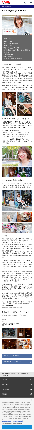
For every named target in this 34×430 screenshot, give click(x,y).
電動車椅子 (23, 373)
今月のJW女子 (5, 375)
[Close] (32, 400)
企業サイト (5, 379)
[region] (17, 413)
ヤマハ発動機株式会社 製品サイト (10, 373)
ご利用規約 (5, 389)
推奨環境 (4, 394)
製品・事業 (5, 384)
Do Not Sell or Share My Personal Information (17, 427)
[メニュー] (31, 2)
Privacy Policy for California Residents (12, 421)
